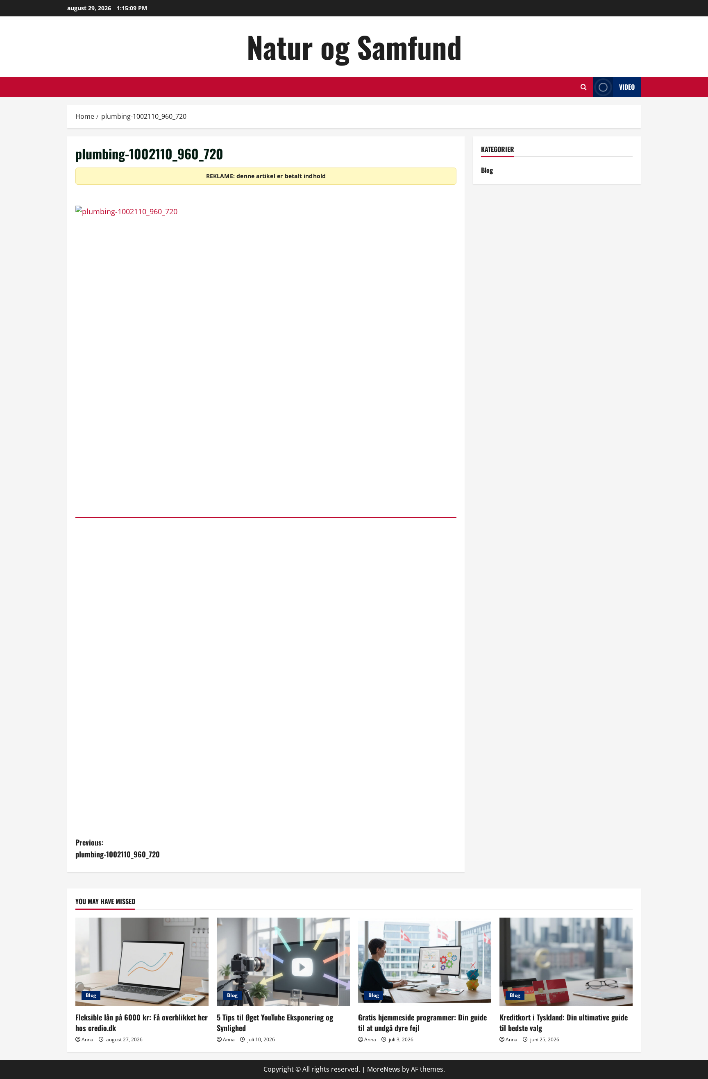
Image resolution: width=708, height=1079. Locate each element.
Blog (487, 170)
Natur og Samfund (354, 46)
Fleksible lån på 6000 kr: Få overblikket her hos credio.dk (141, 1022)
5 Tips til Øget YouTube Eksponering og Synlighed (275, 1022)
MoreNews (383, 1069)
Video (627, 87)
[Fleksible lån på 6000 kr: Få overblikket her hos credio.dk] (142, 962)
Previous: (117, 848)
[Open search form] (584, 87)
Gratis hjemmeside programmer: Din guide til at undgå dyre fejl (422, 1022)
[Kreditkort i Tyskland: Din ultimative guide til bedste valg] (566, 962)
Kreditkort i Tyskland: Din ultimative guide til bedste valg (563, 1022)
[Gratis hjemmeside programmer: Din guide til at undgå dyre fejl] (424, 962)
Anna (87, 1039)
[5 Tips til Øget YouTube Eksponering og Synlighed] (283, 962)
